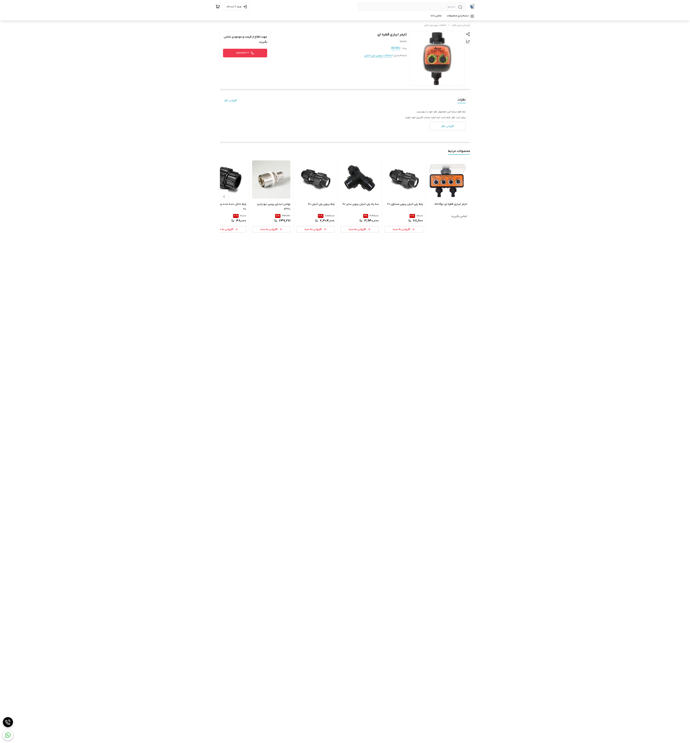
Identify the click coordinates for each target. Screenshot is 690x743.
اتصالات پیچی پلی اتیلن (435, 25)
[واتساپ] (8, 735)
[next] (224, 196)
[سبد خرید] (218, 6)
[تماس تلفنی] (8, 722)
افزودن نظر (230, 100)
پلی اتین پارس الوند (460, 25)
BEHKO (395, 48)
